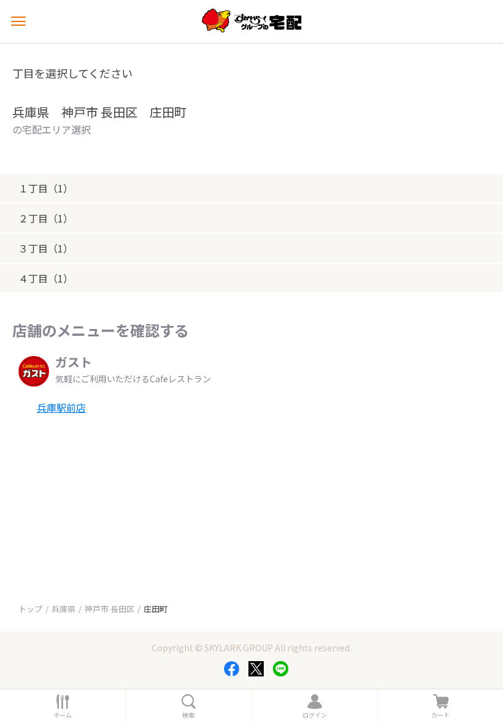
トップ (30, 609)
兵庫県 (63, 609)
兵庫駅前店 (61, 407)
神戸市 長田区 (109, 609)
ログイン (314, 715)
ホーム (62, 715)
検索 (188, 715)
